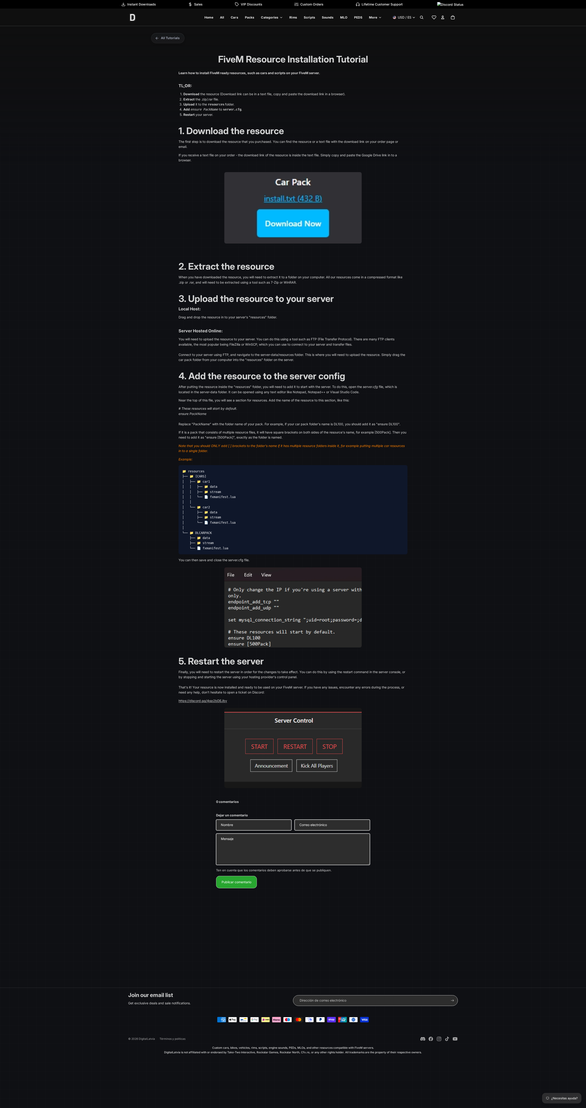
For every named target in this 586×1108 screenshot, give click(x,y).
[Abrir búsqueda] (422, 17)
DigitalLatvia (147, 1038)
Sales (198, 4)
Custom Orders (311, 4)
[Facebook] (431, 1039)
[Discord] (423, 1039)
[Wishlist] (434, 17)
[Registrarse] (452, 1000)
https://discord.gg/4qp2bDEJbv (203, 701)
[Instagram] (439, 1039)
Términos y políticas (172, 1038)
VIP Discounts (251, 4)
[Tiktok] (447, 1039)
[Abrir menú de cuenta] (443, 17)
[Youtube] (455, 1039)
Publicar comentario (236, 882)
